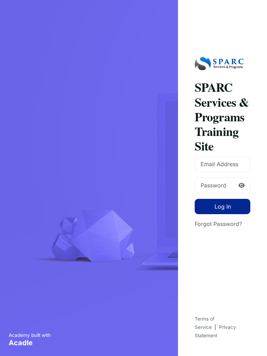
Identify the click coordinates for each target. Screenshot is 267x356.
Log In (223, 206)
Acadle (21, 343)
